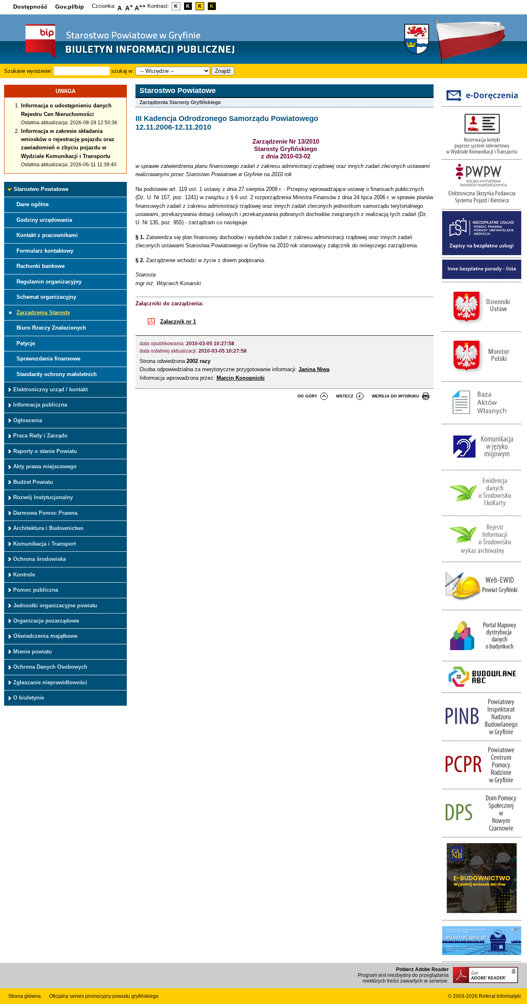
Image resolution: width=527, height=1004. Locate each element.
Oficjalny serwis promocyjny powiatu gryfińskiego (104, 996)
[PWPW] (482, 205)
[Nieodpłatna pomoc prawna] (481, 253)
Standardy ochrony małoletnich (56, 374)
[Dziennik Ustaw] (482, 327)
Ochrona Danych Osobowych (50, 667)
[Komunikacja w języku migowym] (482, 465)
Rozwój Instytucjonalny (43, 497)
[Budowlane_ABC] (481, 688)
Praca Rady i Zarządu (40, 435)
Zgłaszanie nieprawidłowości (50, 682)
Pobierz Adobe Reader (422, 969)
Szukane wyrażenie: (28, 71)
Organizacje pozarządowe (46, 621)
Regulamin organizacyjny (49, 282)
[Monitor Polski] (482, 377)
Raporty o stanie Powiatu (45, 451)
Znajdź (223, 71)
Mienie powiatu (32, 651)
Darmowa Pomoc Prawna (45, 513)
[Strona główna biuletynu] (121, 58)
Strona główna (24, 996)
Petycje (25, 343)
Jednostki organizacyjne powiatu (55, 605)
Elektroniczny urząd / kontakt (50, 389)
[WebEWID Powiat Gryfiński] (481, 605)
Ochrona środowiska (39, 559)
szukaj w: (122, 71)
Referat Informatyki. (500, 996)
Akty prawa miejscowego (45, 466)
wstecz (344, 396)
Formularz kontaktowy (44, 251)
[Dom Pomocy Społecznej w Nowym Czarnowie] (481, 833)
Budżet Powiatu (33, 482)
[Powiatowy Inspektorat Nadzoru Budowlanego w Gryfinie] (481, 736)
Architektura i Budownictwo (48, 528)
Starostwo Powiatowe (41, 189)
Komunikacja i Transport (44, 544)
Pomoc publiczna (35, 590)
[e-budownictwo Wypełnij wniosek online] (482, 915)
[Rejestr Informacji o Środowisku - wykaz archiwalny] (482, 557)
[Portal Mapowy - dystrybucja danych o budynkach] (481, 656)
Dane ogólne (32, 204)
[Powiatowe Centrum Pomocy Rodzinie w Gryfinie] (481, 784)
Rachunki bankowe (40, 266)
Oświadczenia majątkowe (45, 636)
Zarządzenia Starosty (43, 312)
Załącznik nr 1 (178, 321)
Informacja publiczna (40, 405)
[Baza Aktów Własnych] (481, 419)
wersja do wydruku (395, 396)
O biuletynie (28, 698)
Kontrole (24, 575)
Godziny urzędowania (44, 220)
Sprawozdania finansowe (48, 359)
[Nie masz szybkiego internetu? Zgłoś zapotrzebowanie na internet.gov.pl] (481, 957)
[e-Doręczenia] (481, 102)
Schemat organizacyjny (46, 297)
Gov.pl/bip (69, 6)
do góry (307, 396)
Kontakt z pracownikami (47, 235)
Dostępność (30, 6)
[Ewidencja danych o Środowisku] (482, 511)
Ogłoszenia (27, 420)
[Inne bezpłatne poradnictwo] (481, 277)
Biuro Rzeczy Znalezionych (51, 328)
